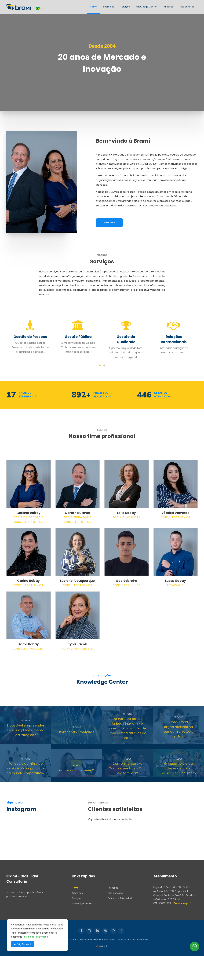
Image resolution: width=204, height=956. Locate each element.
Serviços (125, 6)
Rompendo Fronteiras (76, 732)
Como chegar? (182, 903)
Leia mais (19, 738)
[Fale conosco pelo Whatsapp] (194, 946)
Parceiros (168, 6)
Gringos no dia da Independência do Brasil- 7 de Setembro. (179, 768)
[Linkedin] (97, 931)
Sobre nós (108, 6)
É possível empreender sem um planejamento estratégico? (25, 730)
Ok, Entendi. (23, 944)
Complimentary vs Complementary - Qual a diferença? (127, 768)
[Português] (39, 8)
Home (93, 6)
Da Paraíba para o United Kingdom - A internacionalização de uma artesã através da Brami (127, 728)
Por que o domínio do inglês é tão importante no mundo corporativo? (26, 768)
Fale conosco (187, 6)
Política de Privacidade (120, 898)
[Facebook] (81, 931)
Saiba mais (109, 222)
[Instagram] (89, 931)
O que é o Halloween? (76, 770)
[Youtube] (105, 931)
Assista (69, 777)
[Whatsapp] (113, 931)
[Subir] (121, 931)
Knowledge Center (146, 6)
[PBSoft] (102, 946)
